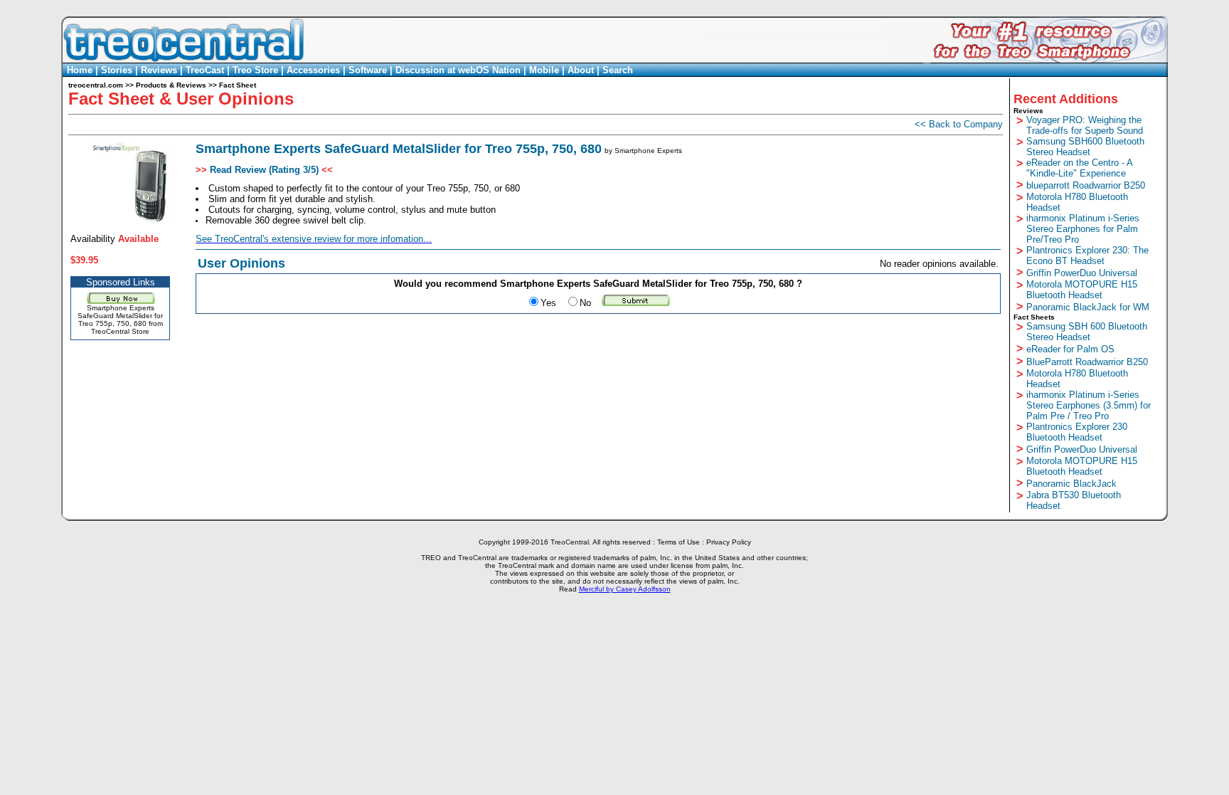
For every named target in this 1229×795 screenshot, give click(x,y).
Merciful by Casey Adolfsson (625, 589)
